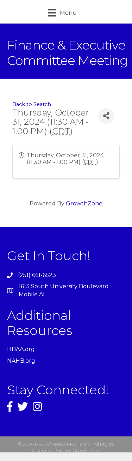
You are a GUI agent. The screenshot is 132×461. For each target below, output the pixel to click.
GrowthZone (84, 203)
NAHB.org (21, 360)
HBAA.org (21, 349)
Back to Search (31, 104)
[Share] (106, 116)
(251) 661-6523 (37, 275)
